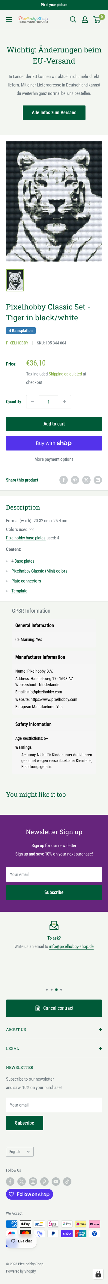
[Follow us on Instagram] (33, 1181)
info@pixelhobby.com (44, 691)
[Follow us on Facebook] (10, 1181)
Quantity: (14, 401)
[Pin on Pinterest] (75, 480)
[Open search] (73, 19)
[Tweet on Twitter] (86, 480)
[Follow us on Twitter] (21, 1181)
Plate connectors (26, 581)
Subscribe (54, 892)
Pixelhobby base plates (26, 538)
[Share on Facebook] (63, 480)
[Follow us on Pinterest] (44, 1181)
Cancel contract (58, 1008)
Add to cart (54, 424)
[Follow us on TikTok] (67, 1181)
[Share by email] (98, 480)
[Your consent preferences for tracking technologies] (98, 1274)
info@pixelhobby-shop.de (71, 946)
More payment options (54, 459)
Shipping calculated (65, 374)
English (14, 1151)
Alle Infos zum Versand (54, 112)
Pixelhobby (17, 343)
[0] (97, 19)
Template (19, 591)
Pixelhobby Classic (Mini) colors (39, 571)
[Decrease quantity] (32, 401)
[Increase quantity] (64, 401)
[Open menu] (9, 19)
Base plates (24, 561)
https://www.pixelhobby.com (54, 699)
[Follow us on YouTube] (56, 1181)
